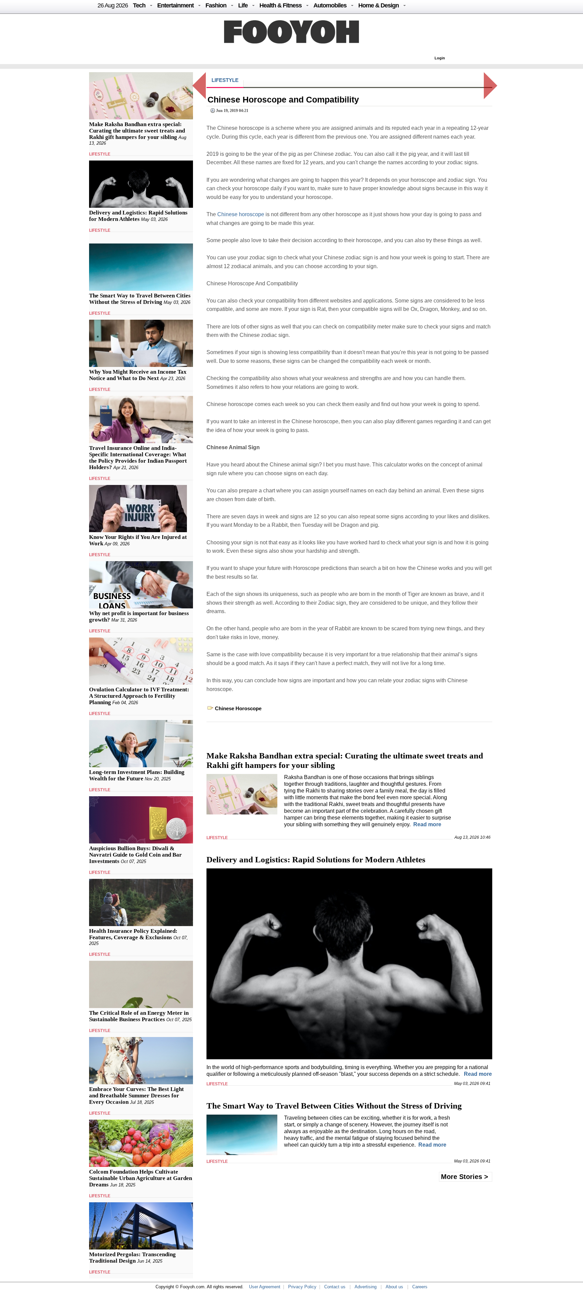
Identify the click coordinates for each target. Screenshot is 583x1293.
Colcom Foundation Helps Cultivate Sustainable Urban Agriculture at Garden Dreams (140, 1178)
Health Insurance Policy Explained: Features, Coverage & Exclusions (133, 934)
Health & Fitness (280, 5)
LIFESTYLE (99, 154)
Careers (419, 1286)
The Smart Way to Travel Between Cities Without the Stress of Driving (140, 298)
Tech (139, 5)
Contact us (334, 1286)
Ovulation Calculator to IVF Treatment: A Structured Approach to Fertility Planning (139, 696)
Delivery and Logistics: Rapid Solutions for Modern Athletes (138, 215)
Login (440, 58)
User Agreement (264, 1286)
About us (394, 1286)
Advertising (366, 1286)
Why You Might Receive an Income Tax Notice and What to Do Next (138, 375)
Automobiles (329, 5)
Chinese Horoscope (238, 708)
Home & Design (378, 5)
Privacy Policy (302, 1286)
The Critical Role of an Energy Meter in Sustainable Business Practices (139, 1016)
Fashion (215, 5)
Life (243, 5)
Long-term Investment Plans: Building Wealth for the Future (137, 775)
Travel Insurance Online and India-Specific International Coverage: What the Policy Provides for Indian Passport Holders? (138, 457)
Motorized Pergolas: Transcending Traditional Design (132, 1257)
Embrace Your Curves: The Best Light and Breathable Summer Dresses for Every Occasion (136, 1095)
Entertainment (175, 5)
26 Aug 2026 (113, 5)
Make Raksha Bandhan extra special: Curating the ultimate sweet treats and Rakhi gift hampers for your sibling (137, 130)
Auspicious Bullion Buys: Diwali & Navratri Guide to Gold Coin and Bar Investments (135, 854)
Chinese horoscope (240, 214)
